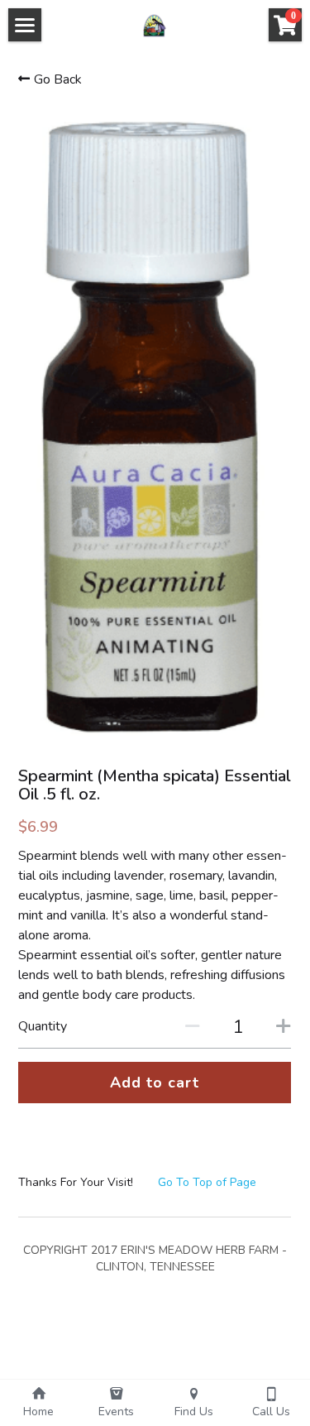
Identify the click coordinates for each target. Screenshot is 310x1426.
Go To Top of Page (207, 1182)
